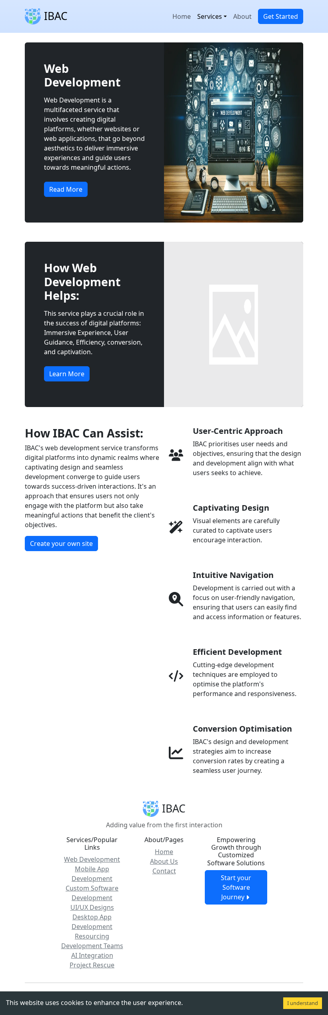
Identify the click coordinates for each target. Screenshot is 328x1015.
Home (181, 16)
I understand (302, 1003)
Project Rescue (92, 965)
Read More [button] (65, 189)
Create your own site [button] (61, 543)
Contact (164, 871)
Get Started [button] (280, 16)
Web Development (92, 859)
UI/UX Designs (92, 907)
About (242, 16)
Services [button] (209, 16)
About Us (164, 861)
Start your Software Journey (236, 887)
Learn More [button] (66, 373)
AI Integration (92, 955)
